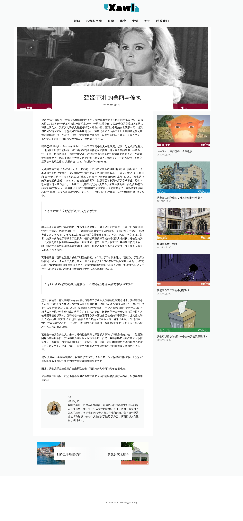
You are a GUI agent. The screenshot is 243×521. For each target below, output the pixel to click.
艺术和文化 (94, 21)
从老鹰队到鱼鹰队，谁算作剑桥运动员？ (179, 197)
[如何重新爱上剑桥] (183, 237)
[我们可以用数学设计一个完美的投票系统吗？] (183, 330)
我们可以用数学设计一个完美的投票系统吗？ (182, 336)
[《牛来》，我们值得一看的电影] (183, 145)
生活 (135, 21)
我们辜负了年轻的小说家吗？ (173, 290)
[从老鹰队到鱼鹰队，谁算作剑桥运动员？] (183, 191)
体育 (123, 21)
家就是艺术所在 (118, 455)
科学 (111, 21)
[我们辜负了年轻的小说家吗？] (183, 284)
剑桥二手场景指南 (69, 455)
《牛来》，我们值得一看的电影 (174, 151)
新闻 (77, 21)
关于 (147, 21)
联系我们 (162, 21)
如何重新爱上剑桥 (167, 244)
